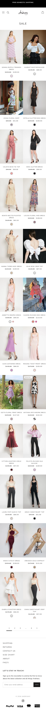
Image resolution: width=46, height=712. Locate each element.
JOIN (37, 685)
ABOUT (6, 659)
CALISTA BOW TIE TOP (11, 167)
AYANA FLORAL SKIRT (12, 118)
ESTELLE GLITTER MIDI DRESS (34, 118)
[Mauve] (12, 370)
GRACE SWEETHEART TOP (34, 512)
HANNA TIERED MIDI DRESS (11, 266)
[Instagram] (23, 700)
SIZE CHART (9, 655)
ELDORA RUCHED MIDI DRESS (34, 315)
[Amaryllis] (12, 419)
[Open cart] (43, 12)
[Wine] (12, 567)
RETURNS (7, 647)
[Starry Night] (35, 125)
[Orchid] (36, 322)
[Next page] (37, 628)
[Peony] (12, 125)
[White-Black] (35, 419)
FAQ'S (6, 662)
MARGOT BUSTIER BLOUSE (34, 67)
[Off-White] (35, 74)
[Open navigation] (3, 12)
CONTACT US (9, 651)
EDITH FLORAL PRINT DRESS (11, 412)
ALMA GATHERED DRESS (11, 364)
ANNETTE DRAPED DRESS (11, 315)
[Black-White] (35, 518)
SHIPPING (8, 643)
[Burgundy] (12, 470)
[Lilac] (35, 470)
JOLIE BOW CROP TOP (34, 266)
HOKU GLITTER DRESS (34, 167)
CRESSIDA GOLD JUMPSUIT (34, 561)
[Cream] (12, 224)
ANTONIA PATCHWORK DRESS (34, 412)
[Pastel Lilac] (12, 76)
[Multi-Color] (35, 222)
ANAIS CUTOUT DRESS (11, 561)
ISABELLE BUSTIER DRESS (11, 609)
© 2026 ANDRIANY (23, 696)
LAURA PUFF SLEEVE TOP (11, 512)
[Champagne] (12, 518)
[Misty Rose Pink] (13, 322)
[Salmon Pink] (12, 173)
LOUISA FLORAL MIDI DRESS (34, 215)
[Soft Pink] (35, 370)
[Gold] (35, 567)
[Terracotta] (33, 322)
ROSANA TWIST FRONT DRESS (34, 364)
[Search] (8, 12)
